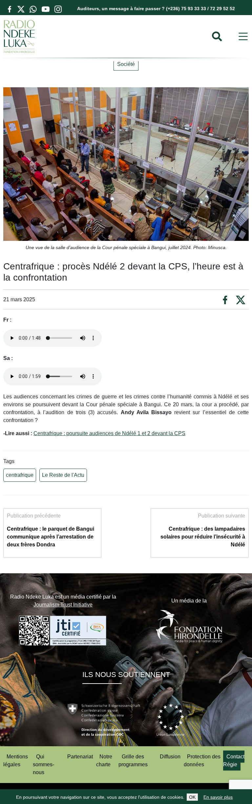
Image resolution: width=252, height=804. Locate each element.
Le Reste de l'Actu (63, 475)
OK (192, 797)
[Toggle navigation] (243, 36)
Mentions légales (15, 760)
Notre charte (104, 760)
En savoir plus (218, 797)
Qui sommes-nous (43, 764)
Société (126, 64)
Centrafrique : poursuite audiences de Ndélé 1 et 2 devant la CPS (109, 433)
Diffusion (170, 756)
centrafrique (19, 475)
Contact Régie (233, 760)
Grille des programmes (133, 760)
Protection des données (202, 760)
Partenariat (80, 756)
